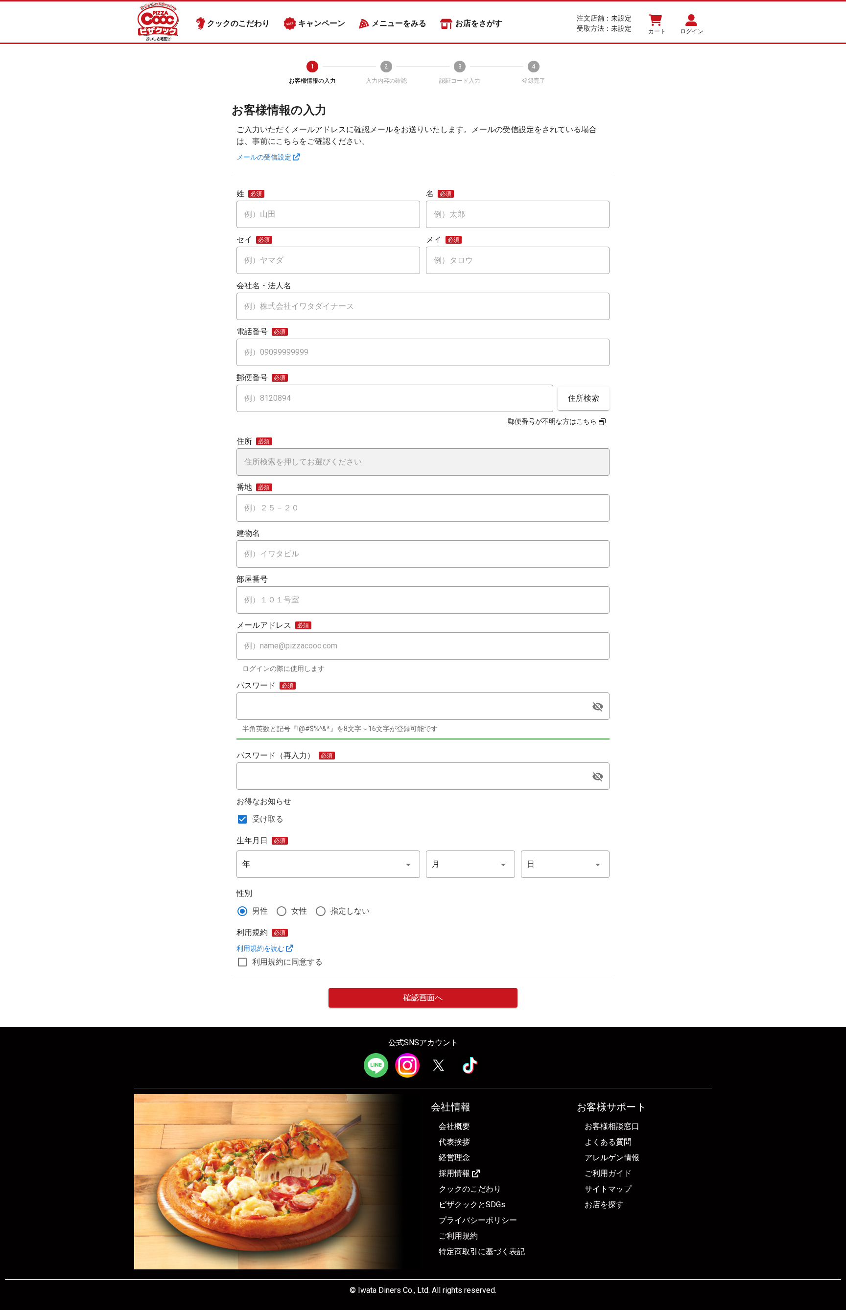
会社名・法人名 (263, 286)
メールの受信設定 (264, 157)
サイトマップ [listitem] (608, 1189)
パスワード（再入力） (275, 755)
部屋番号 (252, 579)
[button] (328, 864)
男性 (260, 911)
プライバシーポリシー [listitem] (478, 1220)
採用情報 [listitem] (454, 1173)
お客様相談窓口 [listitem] (612, 1126)
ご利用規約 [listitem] (458, 1236)
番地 (244, 487)
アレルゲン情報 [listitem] (612, 1157)
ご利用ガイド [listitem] (608, 1173)
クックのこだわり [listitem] (470, 1189)
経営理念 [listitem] (454, 1157)
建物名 (248, 533)
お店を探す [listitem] (604, 1204)
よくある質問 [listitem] (608, 1142)
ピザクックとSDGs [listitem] (472, 1204)
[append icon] (598, 706)
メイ (434, 240)
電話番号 (252, 332)
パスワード (256, 685)
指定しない (350, 911)
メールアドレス (263, 625)
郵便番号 (252, 378)
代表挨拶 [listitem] (454, 1142)
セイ (244, 240)
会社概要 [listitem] (454, 1126)
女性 (299, 911)
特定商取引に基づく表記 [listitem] (482, 1251)
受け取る (267, 819)
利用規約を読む (261, 948)
